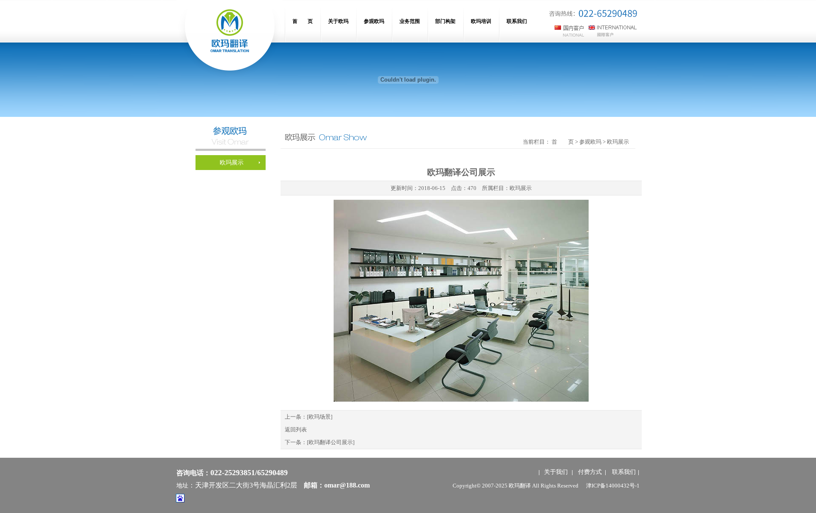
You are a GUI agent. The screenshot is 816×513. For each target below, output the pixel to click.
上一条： (308, 417)
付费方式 (590, 472)
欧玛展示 (521, 188)
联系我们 (624, 472)
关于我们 (556, 472)
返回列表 (296, 429)
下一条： (319, 442)
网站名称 (229, 38)
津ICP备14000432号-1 (613, 485)
